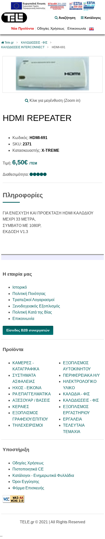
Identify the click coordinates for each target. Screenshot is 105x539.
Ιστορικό (19, 287)
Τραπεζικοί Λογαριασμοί (33, 300)
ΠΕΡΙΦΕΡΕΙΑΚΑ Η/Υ (81, 375)
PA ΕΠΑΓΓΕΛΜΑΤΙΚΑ (31, 394)
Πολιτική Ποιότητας (29, 294)
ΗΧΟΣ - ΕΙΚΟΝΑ (27, 388)
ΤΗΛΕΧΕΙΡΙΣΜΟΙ (27, 425)
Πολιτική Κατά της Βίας (32, 312)
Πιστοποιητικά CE (28, 469)
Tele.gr (9, 42)
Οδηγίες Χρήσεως (50, 28)
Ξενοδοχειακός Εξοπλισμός (36, 306)
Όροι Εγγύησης (25, 482)
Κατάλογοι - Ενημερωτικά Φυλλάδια (43, 475)
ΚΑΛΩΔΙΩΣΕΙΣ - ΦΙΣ (34, 42)
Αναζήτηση (66, 18)
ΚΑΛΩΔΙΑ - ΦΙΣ (76, 394)
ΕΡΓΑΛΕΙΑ (72, 419)
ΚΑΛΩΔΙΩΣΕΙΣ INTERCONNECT (22, 47)
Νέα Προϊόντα (22, 28)
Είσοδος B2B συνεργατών (28, 330)
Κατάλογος (92, 18)
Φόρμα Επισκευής (28, 488)
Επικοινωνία (76, 28)
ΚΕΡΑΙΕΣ (20, 407)
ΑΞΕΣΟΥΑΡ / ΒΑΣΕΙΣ (31, 400)
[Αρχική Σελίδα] (14, 21)
